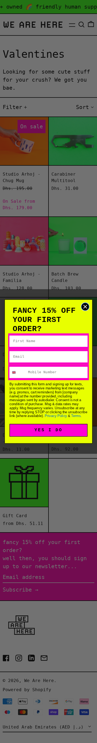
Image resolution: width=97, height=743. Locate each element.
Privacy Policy (56, 416)
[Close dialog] (85, 307)
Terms (76, 416)
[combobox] (18, 372)
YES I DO (48, 430)
